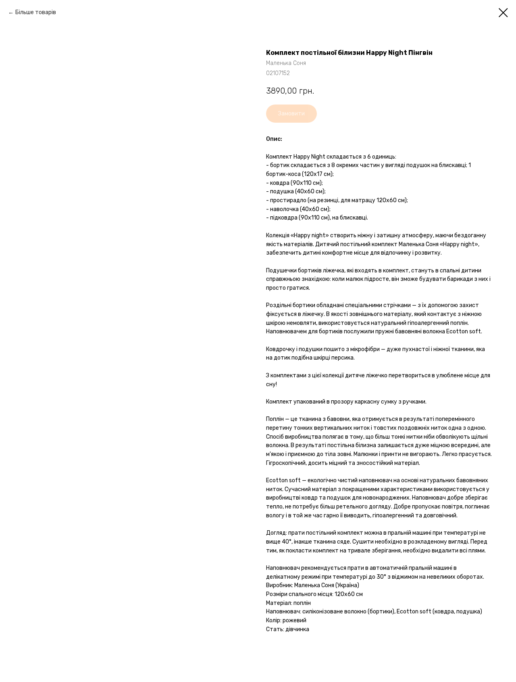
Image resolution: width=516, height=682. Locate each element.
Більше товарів (35, 12)
